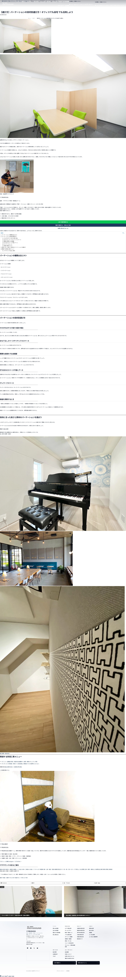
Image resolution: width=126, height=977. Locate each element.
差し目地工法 (55, 934)
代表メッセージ (68, 954)
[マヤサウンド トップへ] (34, 927)
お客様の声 (54, 1)
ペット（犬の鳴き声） (69, 943)
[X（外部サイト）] (34, 948)
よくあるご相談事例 (93, 936)
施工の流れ (36, 1)
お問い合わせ (61, 5)
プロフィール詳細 (4, 861)
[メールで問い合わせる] (37, 948)
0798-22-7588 (24, 877)
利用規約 (67, 970)
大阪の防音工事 (80, 934)
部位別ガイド (80, 938)
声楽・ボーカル (68, 941)
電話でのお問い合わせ (69, 958)
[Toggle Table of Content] (123, 233)
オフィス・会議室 (68, 936)
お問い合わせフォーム (63, 228)
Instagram (11, 861)
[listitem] (9, 869)
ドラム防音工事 (68, 934)
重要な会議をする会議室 (9, 241)
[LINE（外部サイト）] (27, 948)
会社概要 (67, 5)
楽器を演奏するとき (8, 245)
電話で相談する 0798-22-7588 (63, 225)
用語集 (90, 932)
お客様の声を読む (18, 767)
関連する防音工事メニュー (8, 249)
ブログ (60, 1)
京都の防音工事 (80, 936)
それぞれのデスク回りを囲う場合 (11, 238)
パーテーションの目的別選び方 (9, 236)
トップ (17, 1)
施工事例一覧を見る (4, 753)
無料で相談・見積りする (6, 877)
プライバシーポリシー (61, 970)
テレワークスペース (8, 244)
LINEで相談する (15, 877)
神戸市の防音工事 (80, 932)
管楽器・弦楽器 (68, 938)
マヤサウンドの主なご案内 (9, 250)
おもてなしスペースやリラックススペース (12, 239)
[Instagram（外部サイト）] (31, 948)
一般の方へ (23, 1)
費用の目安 (42, 1)
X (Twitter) (17, 861)
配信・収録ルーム (68, 932)
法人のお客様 (55, 930)
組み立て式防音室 (56, 932)
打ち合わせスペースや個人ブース (11, 242)
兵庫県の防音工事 (80, 928)
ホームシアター (68, 930)
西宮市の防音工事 (80, 930)
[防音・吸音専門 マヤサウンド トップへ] (8, 3)
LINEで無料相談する (63, 222)
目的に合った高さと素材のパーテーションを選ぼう (14, 247)
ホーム (29, 18)
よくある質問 (66, 1)
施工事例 (49, 1)
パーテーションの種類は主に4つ (9, 235)
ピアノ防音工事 (68, 928)
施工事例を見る (9, 767)
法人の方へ (29, 1)
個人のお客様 (55, 928)
